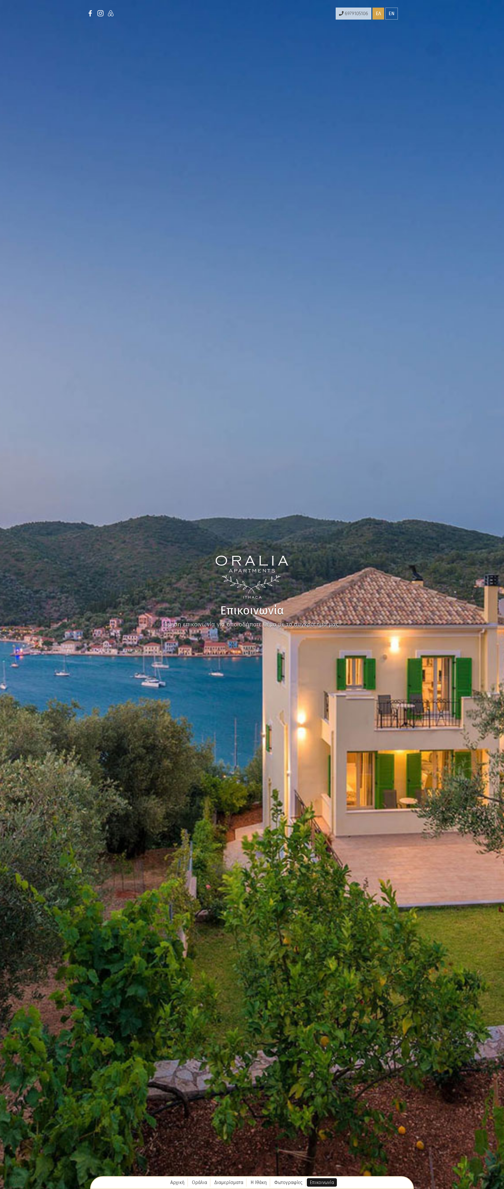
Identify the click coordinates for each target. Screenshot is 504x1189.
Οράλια (199, 1182)
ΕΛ (378, 13)
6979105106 (356, 13)
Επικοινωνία (322, 1182)
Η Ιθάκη (259, 1182)
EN (391, 13)
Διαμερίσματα (228, 1182)
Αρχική (177, 1182)
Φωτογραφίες (288, 1182)
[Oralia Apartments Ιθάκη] (252, 576)
